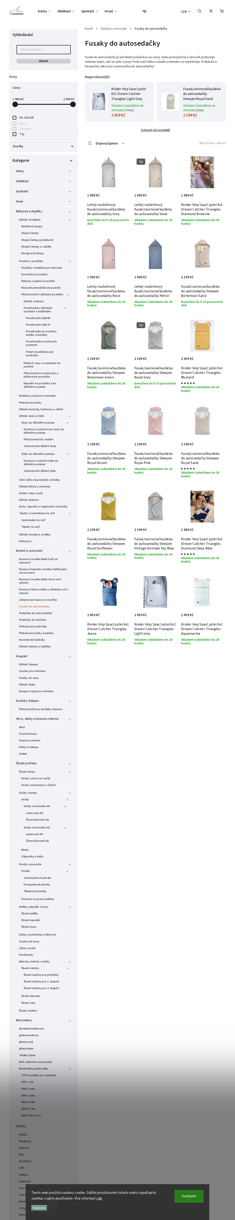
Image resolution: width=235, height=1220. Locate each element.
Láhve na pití (27, 948)
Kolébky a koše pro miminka (37, 396)
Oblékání (22, 181)
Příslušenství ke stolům (38, 439)
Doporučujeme (107, 143)
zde (99, 1198)
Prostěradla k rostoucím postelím (41, 343)
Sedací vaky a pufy (31, 493)
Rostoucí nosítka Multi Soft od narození (38, 561)
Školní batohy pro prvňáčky (41, 975)
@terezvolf (26, 1042)
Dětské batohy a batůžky (35, 646)
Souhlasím (189, 1196)
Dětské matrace (34, 301)
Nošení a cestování (29, 551)
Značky (21, 1126)
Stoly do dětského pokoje (38, 423)
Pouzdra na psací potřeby (37, 899)
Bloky (25, 850)
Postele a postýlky (31, 261)
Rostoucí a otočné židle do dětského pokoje (41, 462)
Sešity (25, 799)
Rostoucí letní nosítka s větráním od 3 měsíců (43, 591)
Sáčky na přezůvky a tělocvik (37, 935)
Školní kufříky (29, 913)
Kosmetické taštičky (32, 640)
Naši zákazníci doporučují (35, 1062)
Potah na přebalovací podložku (39, 353)
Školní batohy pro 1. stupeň (41, 981)
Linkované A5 (34, 834)
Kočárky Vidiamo (27, 701)
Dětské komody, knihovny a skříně (41, 409)
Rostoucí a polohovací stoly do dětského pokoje (44, 431)
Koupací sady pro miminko (36, 691)
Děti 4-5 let (28, 1102)
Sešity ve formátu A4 (37, 806)
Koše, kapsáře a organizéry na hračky (43, 506)
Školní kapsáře (30, 920)
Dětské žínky (27, 685)
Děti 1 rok (27, 1082)
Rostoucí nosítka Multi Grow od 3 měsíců (40, 581)
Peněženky (26, 955)
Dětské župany (28, 664)
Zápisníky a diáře (32, 856)
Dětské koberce (29, 500)
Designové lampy (32, 253)
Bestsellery (24, 1020)
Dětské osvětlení (30, 220)
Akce (46, 123)
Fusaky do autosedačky (34, 606)
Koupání (21, 656)
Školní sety (28, 1003)
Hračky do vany (29, 678)
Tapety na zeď (30, 527)
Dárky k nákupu (29, 747)
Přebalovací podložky (33, 626)
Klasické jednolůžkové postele (41, 288)
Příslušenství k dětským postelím (42, 294)
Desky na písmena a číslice (38, 785)
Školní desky (27, 772)
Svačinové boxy (29, 941)
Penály (25, 871)
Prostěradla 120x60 (38, 318)
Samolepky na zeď (33, 520)
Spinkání (22, 191)
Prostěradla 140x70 (38, 325)
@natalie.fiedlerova (31, 1029)
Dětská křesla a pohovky (34, 486)
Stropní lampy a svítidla (36, 247)
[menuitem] (46, 11)
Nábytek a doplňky (29, 211)
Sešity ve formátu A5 (37, 827)
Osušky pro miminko (32, 671)
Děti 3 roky (28, 1095)
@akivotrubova (29, 1035)
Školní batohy (30, 968)
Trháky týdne (27, 1055)
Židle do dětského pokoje (38, 454)
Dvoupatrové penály (37, 884)
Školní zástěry (28, 1011)
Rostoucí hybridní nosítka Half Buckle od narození (43, 571)
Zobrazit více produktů (155, 130)
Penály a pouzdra (30, 864)
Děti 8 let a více (31, 1115)
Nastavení (39, 1208)
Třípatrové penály (35, 891)
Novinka (46, 129)
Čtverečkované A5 (37, 841)
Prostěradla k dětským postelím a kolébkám (38, 309)
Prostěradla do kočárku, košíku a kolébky (41, 333)
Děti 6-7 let (28, 1109)
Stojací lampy (30, 233)
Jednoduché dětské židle (40, 471)
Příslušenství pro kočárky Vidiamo (40, 709)
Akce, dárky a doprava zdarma (37, 719)
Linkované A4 (34, 813)
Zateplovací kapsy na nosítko (38, 600)
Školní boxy (28, 927)
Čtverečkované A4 (37, 820)
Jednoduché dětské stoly (40, 446)
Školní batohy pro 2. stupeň (41, 988)
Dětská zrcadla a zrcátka (34, 534)
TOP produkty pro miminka (38, 1075)
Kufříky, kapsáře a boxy (33, 907)
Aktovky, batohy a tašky (34, 961)
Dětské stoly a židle (31, 416)
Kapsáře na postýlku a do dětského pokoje (40, 385)
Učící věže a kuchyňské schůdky (39, 480)
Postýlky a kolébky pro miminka (41, 268)
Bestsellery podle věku (33, 1068)
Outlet (23, 754)
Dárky (20, 171)
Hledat (43, 61)
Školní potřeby (26, 763)
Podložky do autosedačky (35, 613)
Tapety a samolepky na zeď (37, 513)
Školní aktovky (30, 996)
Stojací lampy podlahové (37, 240)
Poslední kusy (28, 734)
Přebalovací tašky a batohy (36, 633)
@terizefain (26, 1049)
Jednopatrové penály (37, 878)
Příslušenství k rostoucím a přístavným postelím (41, 375)
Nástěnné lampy (31, 226)
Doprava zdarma (29, 740)
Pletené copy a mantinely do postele (42, 365)
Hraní (19, 201)
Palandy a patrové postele (38, 281)
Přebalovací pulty (30, 403)
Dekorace (25, 541)
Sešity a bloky (28, 793)
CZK (184, 11)
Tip (46, 134)
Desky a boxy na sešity (35, 778)
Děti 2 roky (28, 1089)
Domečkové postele (34, 274)
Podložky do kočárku (32, 620)
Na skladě (46, 117)
